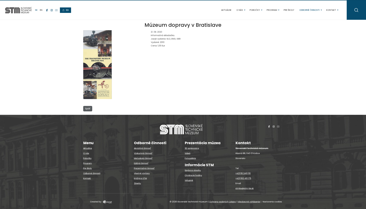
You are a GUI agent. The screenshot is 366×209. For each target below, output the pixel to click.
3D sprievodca (192, 148)
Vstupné (189, 180)
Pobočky (255, 9)
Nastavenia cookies (272, 201)
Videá (187, 153)
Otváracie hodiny (193, 175)
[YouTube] (56, 10)
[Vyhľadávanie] (356, 10)
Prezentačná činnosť (144, 168)
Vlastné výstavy (142, 173)
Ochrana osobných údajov (222, 201)
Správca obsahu (193, 170)
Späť (87, 108)
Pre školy (289, 9)
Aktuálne (226, 9)
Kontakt (331, 9)
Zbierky (137, 183)
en (41, 9)
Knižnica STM (140, 178)
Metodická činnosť (143, 158)
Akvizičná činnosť (142, 148)
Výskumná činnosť (143, 153)
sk (36, 9)
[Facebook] (47, 10)
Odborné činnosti (309, 9)
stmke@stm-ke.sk (244, 188)
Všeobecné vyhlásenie (249, 201)
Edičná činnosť (141, 163)
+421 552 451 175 (243, 178)
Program (272, 9)
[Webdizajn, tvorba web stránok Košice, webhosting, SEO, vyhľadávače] (107, 201)
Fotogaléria (190, 158)
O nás (239, 9)
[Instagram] (51, 10)
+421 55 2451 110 (243, 173)
